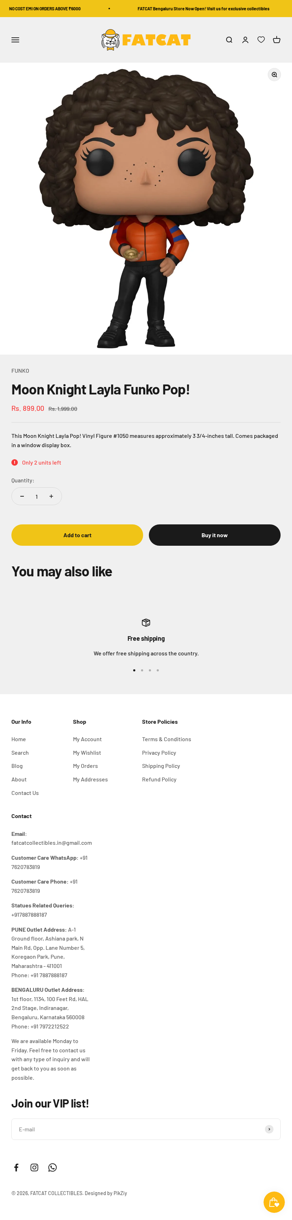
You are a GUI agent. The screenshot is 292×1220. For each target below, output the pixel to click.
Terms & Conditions (166, 738)
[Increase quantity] (51, 496)
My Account (87, 738)
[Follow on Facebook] (16, 1167)
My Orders (85, 765)
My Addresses (90, 779)
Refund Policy (159, 779)
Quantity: (23, 480)
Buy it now (215, 535)
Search (20, 752)
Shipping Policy (161, 765)
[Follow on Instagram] (34, 1167)
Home (18, 738)
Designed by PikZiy (106, 1193)
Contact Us (25, 792)
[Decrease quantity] (22, 496)
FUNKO (20, 370)
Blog (17, 765)
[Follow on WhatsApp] (52, 1167)
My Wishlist (87, 752)
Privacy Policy (159, 752)
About (19, 779)
